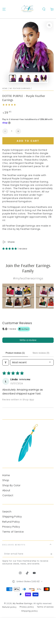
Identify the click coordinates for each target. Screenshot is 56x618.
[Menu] (4, 9)
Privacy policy (27, 607)
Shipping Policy (12, 516)
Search (7, 511)
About (6, 490)
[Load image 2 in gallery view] (20, 78)
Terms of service (45, 607)
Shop (5, 480)
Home (4, 88)
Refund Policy (11, 522)
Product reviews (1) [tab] (15, 353)
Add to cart (28, 141)
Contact (7, 495)
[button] (44, 9)
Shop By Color (11, 485)
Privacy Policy (11, 527)
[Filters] (5, 362)
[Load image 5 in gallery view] (43, 78)
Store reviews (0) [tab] (41, 353)
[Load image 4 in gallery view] (35, 78)
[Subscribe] (52, 554)
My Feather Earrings (20, 88)
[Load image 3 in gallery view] (28, 78)
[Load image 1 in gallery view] (12, 78)
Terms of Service (13, 532)
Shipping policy (29, 611)
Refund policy (9, 607)
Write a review (28, 340)
